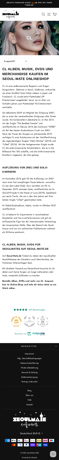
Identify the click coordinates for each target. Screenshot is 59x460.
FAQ (29, 400)
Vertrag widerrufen (29, 381)
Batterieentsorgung (29, 377)
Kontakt (29, 404)
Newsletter (29, 346)
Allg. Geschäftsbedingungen (29, 358)
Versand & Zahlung (29, 372)
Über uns (29, 395)
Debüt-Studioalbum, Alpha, (19, 205)
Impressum (29, 353)
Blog (30, 390)
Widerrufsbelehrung (29, 367)
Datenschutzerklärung (29, 363)
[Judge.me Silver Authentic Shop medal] (29, 321)
